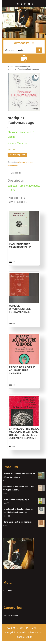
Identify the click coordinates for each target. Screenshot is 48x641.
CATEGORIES (21, 43)
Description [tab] (16, 173)
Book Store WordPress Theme (24, 628)
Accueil (10, 66)
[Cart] (24, 60)
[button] (36, 76)
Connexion (7, 590)
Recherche (39, 50)
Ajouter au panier (17, 155)
